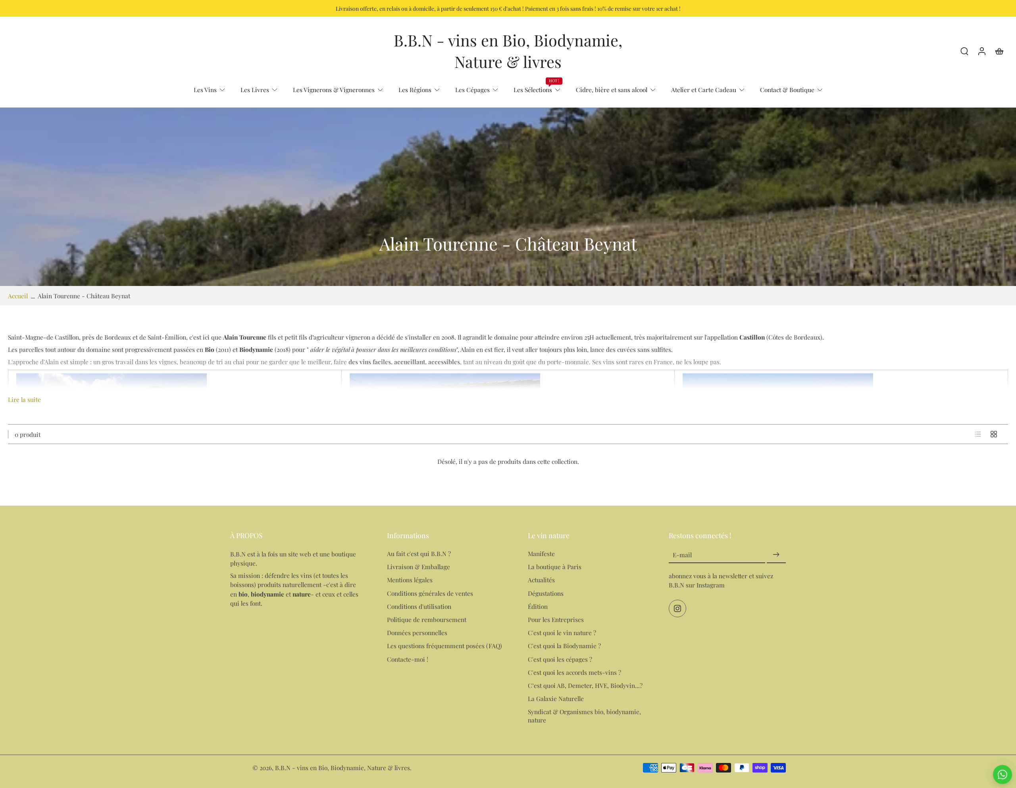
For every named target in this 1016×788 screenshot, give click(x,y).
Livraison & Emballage (418, 566)
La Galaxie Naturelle (556, 698)
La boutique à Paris (554, 566)
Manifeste (541, 553)
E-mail (682, 554)
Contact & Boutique (787, 89)
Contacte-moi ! (407, 659)
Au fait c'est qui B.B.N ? (419, 553)
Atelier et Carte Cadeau (703, 89)
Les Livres (255, 89)
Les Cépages (472, 89)
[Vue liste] (978, 434)
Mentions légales (410, 580)
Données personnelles (417, 632)
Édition (538, 606)
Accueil (18, 296)
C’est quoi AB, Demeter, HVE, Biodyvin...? (585, 685)
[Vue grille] (993, 434)
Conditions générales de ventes (430, 593)
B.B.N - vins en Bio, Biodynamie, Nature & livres (342, 767)
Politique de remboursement (426, 619)
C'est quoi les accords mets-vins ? (574, 672)
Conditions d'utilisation (419, 606)
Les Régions (414, 89)
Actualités (541, 580)
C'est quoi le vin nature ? (562, 632)
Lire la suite (24, 399)
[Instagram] (677, 608)
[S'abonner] (776, 554)
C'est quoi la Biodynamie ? (564, 645)
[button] (296, 535)
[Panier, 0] (999, 51)
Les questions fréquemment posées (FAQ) (444, 645)
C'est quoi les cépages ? (560, 659)
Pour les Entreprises (556, 619)
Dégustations (546, 593)
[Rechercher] (964, 51)
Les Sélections (533, 89)
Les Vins (205, 89)
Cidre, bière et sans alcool (611, 89)
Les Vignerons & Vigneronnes (334, 89)
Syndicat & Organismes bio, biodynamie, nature (584, 715)
